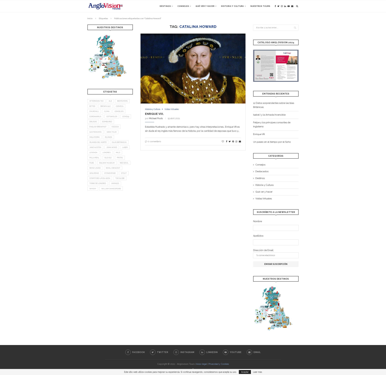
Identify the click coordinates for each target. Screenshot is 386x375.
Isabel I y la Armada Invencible (269, 114)
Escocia (115, 127)
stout (124, 173)
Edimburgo (107, 122)
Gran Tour (111, 132)
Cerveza (119, 106)
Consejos (183, 6)
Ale (110, 101)
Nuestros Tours (260, 6)
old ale (108, 158)
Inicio (89, 18)
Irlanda (108, 137)
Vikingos (115, 183)
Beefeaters (122, 101)
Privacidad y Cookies (219, 364)
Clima (106, 111)
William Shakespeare (111, 189)
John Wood (111, 147)
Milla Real (94, 158)
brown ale (105, 106)
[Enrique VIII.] (193, 69)
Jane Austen (95, 147)
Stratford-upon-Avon (99, 178)
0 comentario (154, 141)
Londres (107, 153)
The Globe (120, 178)
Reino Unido (95, 168)
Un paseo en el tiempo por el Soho (272, 142)
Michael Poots (156, 118)
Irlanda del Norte (98, 142)
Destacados (261, 171)
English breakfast (97, 127)
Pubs (91, 163)
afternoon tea (96, 101)
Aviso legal (201, 364)
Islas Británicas (119, 142)
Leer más (257, 372)
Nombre (257, 221)
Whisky (92, 189)
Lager (125, 147)
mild (118, 153)
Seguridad (94, 173)
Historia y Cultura (232, 6)
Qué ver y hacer (205, 6)
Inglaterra (94, 137)
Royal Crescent (113, 168)
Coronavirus (95, 117)
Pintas (120, 158)
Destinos (165, 6)
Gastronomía (95, 132)
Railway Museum (107, 163)
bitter (92, 106)
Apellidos (258, 235)
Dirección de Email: (263, 250)
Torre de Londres (97, 183)
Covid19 (125, 117)
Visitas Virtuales (172, 109)
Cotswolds (111, 117)
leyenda (93, 153)
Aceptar (245, 372)
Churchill (94, 111)
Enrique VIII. (154, 113)
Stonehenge (110, 173)
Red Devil (124, 163)
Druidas (93, 122)
